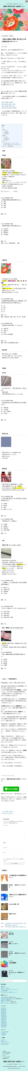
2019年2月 (3, 1019)
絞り (4, 141)
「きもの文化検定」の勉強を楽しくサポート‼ (14, 1064)
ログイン (3, 1039)
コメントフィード (5, 1042)
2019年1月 (3, 1021)
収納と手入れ (12, 913)
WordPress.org (4, 1044)
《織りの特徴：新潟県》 (7, 102)
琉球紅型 (6, 139)
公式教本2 (3, 1034)
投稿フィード (4, 1041)
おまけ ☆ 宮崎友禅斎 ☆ (8, 146)
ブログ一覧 (5, 1054)
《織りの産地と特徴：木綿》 (8, 104)
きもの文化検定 (5, 811)
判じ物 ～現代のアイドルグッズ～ (9, 989)
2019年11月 (4, 1016)
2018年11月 (4, 1023)
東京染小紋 (7, 138)
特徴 (8, 813)
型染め (4, 135)
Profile (4, 1051)
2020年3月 (3, 1012)
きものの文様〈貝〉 (14, 904)
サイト (4, 852)
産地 (10, 813)
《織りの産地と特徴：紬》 (8, 106)
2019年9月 (3, 1018)
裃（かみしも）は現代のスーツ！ (9, 992)
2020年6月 (3, 1009)
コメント (5, 825)
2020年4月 (3, 1011)
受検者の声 (5, 1058)
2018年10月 (4, 1025)
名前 (4, 842)
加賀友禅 (6, 132)
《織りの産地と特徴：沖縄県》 (9, 108)
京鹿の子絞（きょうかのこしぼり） (12, 143)
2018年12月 (4, 1022)
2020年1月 (3, 1015)
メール (5, 847)
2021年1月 (3, 1008)
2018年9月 (3, 1026)
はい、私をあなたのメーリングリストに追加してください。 (13, 859)
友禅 (4, 129)
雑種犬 (13, 1003)
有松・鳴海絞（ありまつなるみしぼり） (13, 144)
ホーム (4, 1055)
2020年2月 (3, 1013)
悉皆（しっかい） (14, 943)
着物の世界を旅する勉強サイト (14, 6)
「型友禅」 (15, 191)
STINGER (18, 1068)
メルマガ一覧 (6, 1057)
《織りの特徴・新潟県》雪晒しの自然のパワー (15, 926)
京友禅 (6, 130)
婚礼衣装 (11, 934)
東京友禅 (6, 133)
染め (5, 813)
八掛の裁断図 (12, 962)
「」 (13, 454)
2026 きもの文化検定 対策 (8, 998)
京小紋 (6, 137)
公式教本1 (11, 811)
